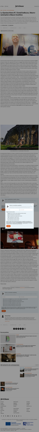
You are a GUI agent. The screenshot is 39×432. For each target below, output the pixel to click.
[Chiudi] (32, 205)
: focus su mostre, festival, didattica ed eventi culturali (17, 213)
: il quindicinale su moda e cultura (13, 217)
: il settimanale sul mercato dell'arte (14, 214)
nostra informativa (19, 222)
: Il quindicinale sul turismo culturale (13, 218)
